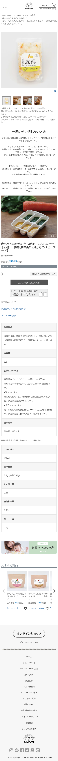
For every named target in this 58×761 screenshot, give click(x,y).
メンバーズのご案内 (29, 693)
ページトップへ (31, 642)
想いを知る (29, 675)
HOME (3, 15)
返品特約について (8, 302)
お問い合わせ (29, 704)
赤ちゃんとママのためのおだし (15, 18)
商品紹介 (29, 681)
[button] (3, 591)
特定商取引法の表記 (29, 710)
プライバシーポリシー (29, 717)
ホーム (29, 657)
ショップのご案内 (29, 729)
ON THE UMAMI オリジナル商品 (21, 15)
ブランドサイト (29, 663)
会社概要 (29, 723)
